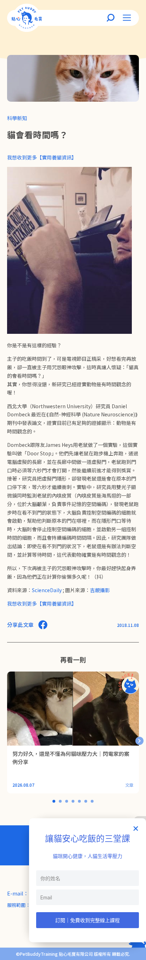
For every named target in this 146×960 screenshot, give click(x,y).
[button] (139, 741)
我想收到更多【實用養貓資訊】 (42, 157)
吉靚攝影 (100, 590)
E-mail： (18, 893)
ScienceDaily (47, 590)
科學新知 (17, 118)
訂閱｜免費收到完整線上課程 (87, 920)
